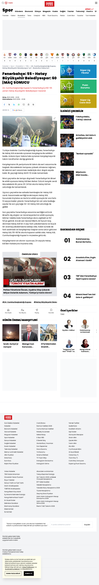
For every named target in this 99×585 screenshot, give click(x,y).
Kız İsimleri (8, 512)
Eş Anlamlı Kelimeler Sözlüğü (14, 494)
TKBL (27, 66)
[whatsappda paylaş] (19, 104)
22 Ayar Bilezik (74, 452)
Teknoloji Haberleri (11, 449)
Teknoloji (80, 11)
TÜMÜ (62, 314)
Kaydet (87, 524)
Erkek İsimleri (8, 509)
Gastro (89, 11)
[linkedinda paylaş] (14, 104)
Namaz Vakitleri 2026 (44, 426)
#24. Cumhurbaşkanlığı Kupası (16, 302)
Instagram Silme (43, 464)
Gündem (19, 11)
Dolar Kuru (8, 458)
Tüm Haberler (90, 15)
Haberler (5, 66)
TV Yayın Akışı (41, 458)
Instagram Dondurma (45, 461)
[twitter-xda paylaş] (9, 104)
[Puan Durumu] (78, 86)
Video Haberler (9, 471)
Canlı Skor (71, 15)
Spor (7, 10)
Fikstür (62, 15)
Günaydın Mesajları (76, 435)
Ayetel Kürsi (73, 426)
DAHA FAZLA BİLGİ (13, 573)
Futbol (13, 15)
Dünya (38, 11)
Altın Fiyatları (9, 455)
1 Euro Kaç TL (73, 458)
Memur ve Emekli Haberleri (13, 452)
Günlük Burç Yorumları (45, 443)
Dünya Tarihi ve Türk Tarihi (14, 483)
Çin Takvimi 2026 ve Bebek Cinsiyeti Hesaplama (46, 478)
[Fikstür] (78, 71)
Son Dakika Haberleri (11, 423)
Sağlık (63, 11)
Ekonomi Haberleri (10, 429)
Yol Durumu (41, 452)
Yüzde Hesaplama (43, 491)
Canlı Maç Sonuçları (76, 461)
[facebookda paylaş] (4, 104)
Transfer (5, 15)
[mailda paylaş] (24, 104)
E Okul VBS (40, 437)
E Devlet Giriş (41, 440)
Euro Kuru (7, 461)
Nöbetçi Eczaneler (43, 432)
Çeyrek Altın (73, 440)
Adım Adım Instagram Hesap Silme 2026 (47, 502)
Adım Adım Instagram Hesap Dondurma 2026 (47, 497)
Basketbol (21, 15)
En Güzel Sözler (9, 500)
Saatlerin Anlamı (75, 429)
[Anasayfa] (8, 417)
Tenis (29, 15)
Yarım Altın (73, 443)
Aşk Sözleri (72, 432)
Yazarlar (80, 15)
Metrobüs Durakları (11, 503)
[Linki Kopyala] (33, 104)
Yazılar (70, 11)
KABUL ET (28, 573)
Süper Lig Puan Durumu (77, 464)
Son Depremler (42, 446)
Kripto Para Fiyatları (11, 464)
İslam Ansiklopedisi (11, 486)
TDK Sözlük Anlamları (12, 474)
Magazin (47, 11)
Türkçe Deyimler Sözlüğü (45, 474)
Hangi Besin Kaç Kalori (12, 492)
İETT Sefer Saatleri (43, 482)
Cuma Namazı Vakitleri (45, 429)
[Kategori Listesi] (96, 3)
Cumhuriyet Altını (75, 449)
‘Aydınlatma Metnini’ (12, 569)
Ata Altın (72, 446)
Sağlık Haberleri (10, 443)
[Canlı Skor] (78, 101)
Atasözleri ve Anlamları (45, 471)
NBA (43, 15)
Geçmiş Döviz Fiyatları (45, 494)
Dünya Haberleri (10, 440)
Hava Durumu (42, 449)
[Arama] (3, 3)
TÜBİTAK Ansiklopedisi (12, 489)
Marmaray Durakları (11, 506)
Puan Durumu (53, 15)
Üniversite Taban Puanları (13, 477)
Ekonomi (29, 11)
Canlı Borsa (41, 423)
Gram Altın (73, 437)
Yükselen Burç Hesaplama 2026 (48, 488)
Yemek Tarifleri (74, 423)
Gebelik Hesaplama (44, 485)
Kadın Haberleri (9, 446)
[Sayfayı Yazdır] (28, 104)
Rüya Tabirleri (9, 480)
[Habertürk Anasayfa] (49, 3)
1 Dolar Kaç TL (73, 455)
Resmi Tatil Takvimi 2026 (46, 506)
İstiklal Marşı (41, 435)
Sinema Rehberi (42, 455)
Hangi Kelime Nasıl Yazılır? (13, 497)
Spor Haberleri (9, 437)
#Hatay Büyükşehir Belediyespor (49, 302)
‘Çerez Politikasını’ (28, 567)
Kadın (55, 11)
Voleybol (37, 15)
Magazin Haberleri (11, 435)
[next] (56, 337)
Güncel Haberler (10, 432)
